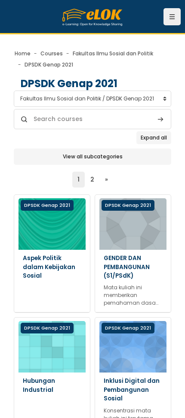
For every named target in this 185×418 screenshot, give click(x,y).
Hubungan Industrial (39, 385)
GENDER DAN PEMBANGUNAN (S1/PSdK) (127, 267)
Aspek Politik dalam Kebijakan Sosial (49, 267)
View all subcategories (93, 156)
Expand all (154, 137)
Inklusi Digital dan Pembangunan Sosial (132, 390)
